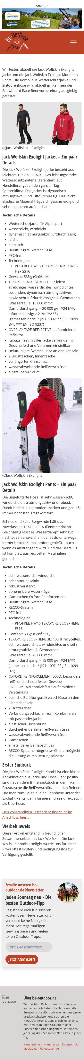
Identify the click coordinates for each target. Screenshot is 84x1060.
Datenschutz (70, 1044)
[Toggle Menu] (73, 42)
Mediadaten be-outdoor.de (41, 1048)
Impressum (53, 1044)
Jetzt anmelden (22, 959)
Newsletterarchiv (34, 1044)
